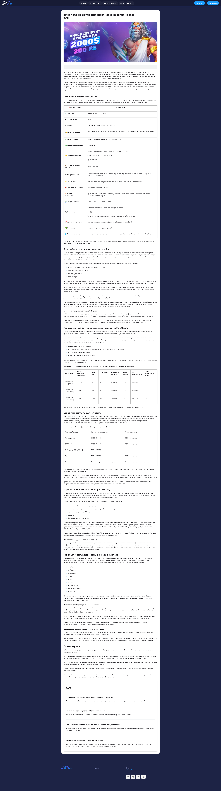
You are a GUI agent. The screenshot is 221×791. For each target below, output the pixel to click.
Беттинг (130, 3)
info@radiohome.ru (132, 770)
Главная (83, 3)
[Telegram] (128, 777)
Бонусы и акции (95, 3)
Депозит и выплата (110, 3)
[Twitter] (138, 777)
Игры (122, 3)
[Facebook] (133, 777)
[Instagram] (143, 777)
